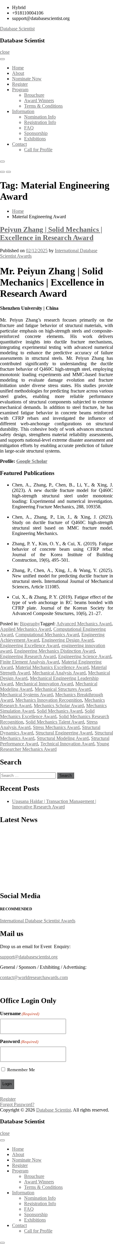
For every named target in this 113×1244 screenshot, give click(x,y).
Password (19, 1041)
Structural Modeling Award (63, 738)
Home (18, 67)
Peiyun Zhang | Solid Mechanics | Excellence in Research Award (51, 234)
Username (19, 1013)
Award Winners (39, 100)
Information (23, 111)
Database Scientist (17, 28)
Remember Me (21, 1069)
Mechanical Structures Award (63, 689)
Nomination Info (40, 116)
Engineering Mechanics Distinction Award (54, 651)
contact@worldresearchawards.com (34, 977)
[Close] (2, 161)
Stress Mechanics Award (56, 727)
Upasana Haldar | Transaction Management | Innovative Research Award (54, 804)
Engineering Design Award (67, 640)
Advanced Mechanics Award (83, 623)
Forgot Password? (17, 1104)
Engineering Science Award (84, 656)
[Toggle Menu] (2, 59)
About (18, 73)
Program (20, 89)
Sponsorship (36, 133)
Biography (30, 623)
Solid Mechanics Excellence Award (47, 713)
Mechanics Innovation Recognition (48, 700)
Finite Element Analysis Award (29, 661)
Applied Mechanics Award (25, 629)
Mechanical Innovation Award (44, 683)
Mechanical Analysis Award (59, 672)
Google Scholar (31, 461)
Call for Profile (38, 149)
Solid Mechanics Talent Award (55, 721)
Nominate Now (27, 78)
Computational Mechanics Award (47, 634)
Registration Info (40, 122)
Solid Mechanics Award (59, 711)
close (5, 52)
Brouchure (34, 95)
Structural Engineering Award (64, 732)
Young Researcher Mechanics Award (54, 746)
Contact (19, 144)
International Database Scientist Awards (37, 920)
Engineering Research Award (28, 656)
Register (20, 84)
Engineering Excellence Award (29, 645)
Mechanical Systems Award (26, 694)
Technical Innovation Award (67, 743)
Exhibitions (35, 138)
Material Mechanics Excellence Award (52, 667)
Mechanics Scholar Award (59, 705)
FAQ (29, 127)
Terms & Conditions (43, 106)
